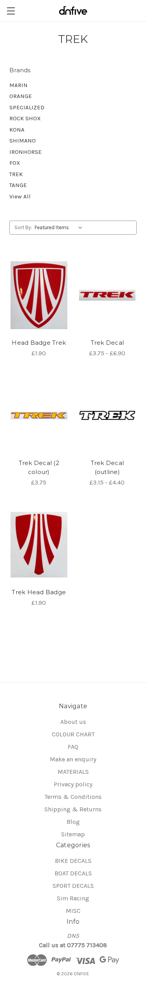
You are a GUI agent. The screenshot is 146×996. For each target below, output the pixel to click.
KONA (17, 129)
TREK (16, 174)
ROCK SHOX (25, 118)
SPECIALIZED (26, 107)
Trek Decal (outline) (107, 467)
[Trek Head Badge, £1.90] (39, 544)
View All (20, 196)
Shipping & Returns (73, 809)
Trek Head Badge (39, 592)
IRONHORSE (25, 151)
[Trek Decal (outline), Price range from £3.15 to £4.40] (107, 415)
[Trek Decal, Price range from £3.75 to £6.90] (107, 295)
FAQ (73, 746)
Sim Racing (73, 898)
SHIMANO (22, 140)
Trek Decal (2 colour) (39, 467)
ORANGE (20, 96)
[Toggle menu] (10, 10)
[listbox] (60, 227)
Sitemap (73, 834)
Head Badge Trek (39, 342)
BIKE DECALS (73, 860)
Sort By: (23, 227)
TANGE (18, 185)
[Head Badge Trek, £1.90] (39, 295)
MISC (73, 910)
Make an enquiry (73, 759)
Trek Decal (107, 342)
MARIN (18, 85)
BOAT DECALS (73, 873)
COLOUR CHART (73, 734)
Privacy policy (73, 784)
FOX (14, 162)
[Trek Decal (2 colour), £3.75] (39, 415)
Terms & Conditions (73, 796)
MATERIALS (73, 771)
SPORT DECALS (73, 885)
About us (73, 721)
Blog (73, 821)
